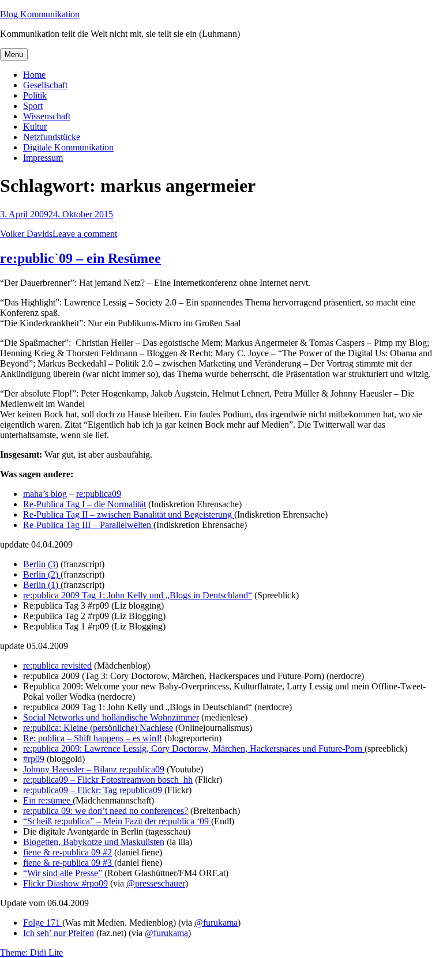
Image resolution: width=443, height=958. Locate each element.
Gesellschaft (45, 85)
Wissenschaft (46, 116)
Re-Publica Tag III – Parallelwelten (88, 525)
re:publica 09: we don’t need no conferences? (105, 811)
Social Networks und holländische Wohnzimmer (111, 717)
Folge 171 (42, 922)
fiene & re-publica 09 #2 (67, 852)
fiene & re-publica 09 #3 (68, 863)
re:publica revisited (57, 665)
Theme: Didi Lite (31, 952)
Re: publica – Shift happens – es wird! (92, 738)
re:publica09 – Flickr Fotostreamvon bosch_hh (108, 779)
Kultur (35, 126)
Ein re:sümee (48, 800)
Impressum (43, 158)
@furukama (216, 922)
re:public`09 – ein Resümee (80, 258)
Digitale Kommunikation (68, 147)
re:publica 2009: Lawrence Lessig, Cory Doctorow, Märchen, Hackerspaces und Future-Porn (194, 748)
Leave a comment (84, 234)
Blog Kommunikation (40, 14)
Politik (35, 95)
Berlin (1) (42, 585)
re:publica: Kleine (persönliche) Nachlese (98, 728)
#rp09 (33, 759)
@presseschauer (155, 883)
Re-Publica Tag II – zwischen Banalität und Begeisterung (128, 514)
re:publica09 (98, 494)
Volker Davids (26, 234)
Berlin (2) (42, 574)
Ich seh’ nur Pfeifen (58, 933)
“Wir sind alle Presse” (63, 873)
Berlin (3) (40, 564)
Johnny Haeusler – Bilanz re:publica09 (93, 769)
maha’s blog (45, 494)
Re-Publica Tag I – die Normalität (84, 504)
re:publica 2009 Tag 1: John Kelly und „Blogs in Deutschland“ (137, 595)
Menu (14, 54)
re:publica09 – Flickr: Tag (71, 790)
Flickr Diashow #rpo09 (65, 883)
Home (34, 75)
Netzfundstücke (51, 137)
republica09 (141, 790)
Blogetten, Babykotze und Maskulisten (93, 842)
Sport (33, 106)
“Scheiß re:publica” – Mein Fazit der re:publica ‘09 (117, 821)
